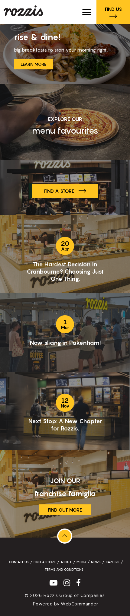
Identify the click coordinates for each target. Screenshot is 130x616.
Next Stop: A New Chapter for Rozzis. (65, 425)
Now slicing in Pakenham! (65, 342)
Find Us (113, 9)
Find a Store (59, 191)
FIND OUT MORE (65, 510)
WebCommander (79, 604)
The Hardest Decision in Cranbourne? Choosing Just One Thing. (65, 271)
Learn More (33, 64)
